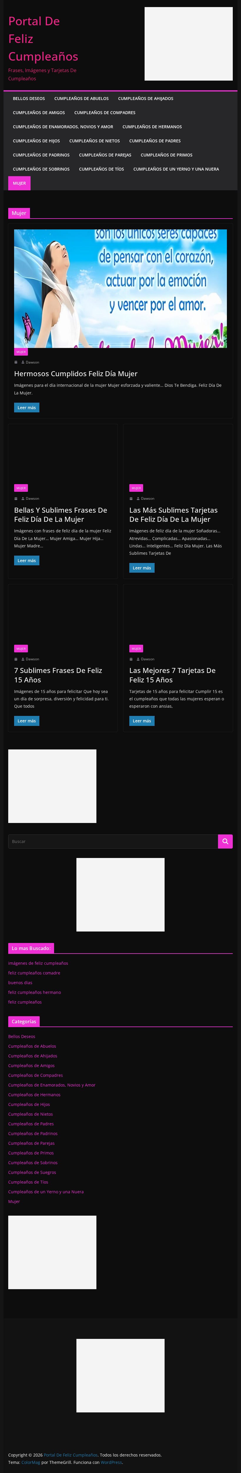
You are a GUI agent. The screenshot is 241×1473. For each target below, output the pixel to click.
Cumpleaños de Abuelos (81, 98)
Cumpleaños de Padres (155, 141)
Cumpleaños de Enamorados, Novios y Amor (63, 126)
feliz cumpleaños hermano (34, 992)
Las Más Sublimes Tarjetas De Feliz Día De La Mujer (173, 514)
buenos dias (20, 982)
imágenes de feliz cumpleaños (38, 963)
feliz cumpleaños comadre (34, 973)
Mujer (19, 183)
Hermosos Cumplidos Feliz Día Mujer (76, 373)
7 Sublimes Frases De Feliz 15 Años (58, 674)
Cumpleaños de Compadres (104, 112)
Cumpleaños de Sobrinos (41, 169)
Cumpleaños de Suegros (32, 1172)
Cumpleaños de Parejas (105, 155)
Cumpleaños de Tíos (101, 169)
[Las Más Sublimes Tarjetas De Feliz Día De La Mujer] (178, 457)
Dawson (32, 362)
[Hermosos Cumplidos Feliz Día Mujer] (120, 288)
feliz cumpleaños (25, 1002)
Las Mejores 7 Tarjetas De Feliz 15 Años (172, 674)
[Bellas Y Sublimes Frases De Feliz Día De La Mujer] (63, 457)
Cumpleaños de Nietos (94, 141)
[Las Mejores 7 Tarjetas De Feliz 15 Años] (178, 617)
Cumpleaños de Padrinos (41, 155)
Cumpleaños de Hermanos (152, 126)
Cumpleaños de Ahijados (145, 98)
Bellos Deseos (29, 98)
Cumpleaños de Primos (167, 155)
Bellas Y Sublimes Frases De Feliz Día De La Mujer (60, 514)
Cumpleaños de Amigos (39, 112)
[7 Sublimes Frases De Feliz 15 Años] (63, 617)
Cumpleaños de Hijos (36, 141)
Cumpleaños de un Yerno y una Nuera (176, 169)
